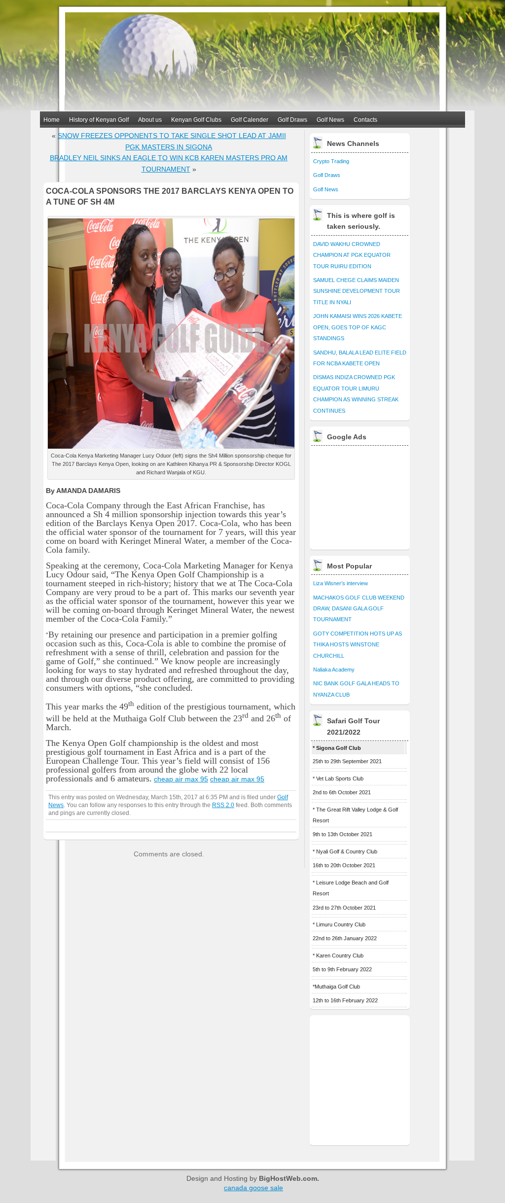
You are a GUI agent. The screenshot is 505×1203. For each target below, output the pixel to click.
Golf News (330, 119)
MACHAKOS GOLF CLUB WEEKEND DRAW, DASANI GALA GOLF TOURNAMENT (358, 609)
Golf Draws (292, 119)
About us (150, 119)
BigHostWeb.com (288, 1178)
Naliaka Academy (334, 669)
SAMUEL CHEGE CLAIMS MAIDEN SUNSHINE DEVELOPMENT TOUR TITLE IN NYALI (356, 291)
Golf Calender (249, 119)
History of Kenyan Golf (99, 119)
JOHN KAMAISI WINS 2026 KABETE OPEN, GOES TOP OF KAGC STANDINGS (357, 327)
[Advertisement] (360, 495)
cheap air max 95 (181, 779)
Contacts (365, 119)
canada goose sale (253, 1188)
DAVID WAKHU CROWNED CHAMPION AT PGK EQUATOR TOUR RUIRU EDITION (352, 255)
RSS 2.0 (223, 805)
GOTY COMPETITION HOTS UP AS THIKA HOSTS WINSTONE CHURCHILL (357, 645)
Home (51, 119)
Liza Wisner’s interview (340, 583)
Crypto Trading (331, 161)
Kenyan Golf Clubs (196, 119)
